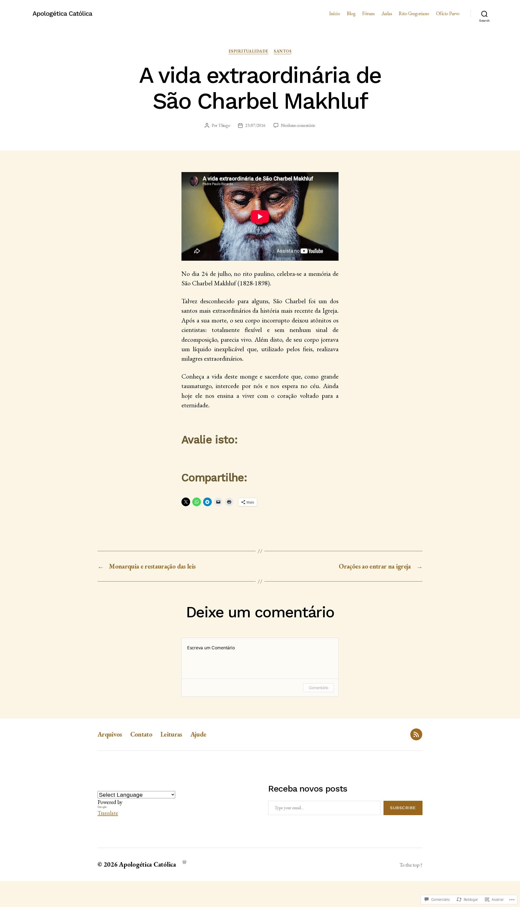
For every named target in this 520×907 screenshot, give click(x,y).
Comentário (318, 687)
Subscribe (403, 807)
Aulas (387, 14)
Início (334, 14)
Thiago (224, 125)
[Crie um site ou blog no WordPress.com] (184, 862)
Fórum (368, 14)
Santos (282, 51)
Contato (141, 734)
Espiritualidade (248, 51)
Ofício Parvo (448, 14)
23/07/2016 (255, 125)
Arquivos (110, 734)
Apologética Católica (62, 13)
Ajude (198, 734)
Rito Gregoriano (414, 14)
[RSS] (416, 734)
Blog (351, 14)
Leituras (171, 734)
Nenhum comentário (298, 125)
